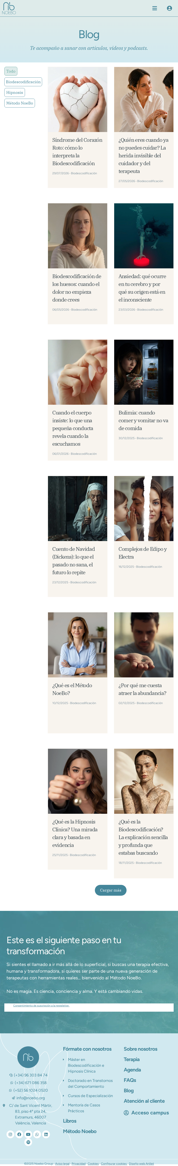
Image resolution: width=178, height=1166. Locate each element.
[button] (154, 8)
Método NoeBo (19, 103)
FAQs (130, 1080)
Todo (10, 71)
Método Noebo (79, 1131)
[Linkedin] (46, 1134)
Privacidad (79, 1164)
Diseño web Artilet (141, 1164)
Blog (129, 1090)
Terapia (132, 1059)
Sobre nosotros (140, 1049)
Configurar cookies (114, 1164)
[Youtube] (28, 1134)
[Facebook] (19, 1134)
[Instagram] (10, 1134)
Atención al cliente (144, 1101)
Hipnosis (14, 92)
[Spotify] (28, 1142)
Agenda (132, 1070)
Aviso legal (62, 1164)
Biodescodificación (23, 81)
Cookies (93, 1164)
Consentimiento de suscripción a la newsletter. (41, 1005)
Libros (69, 1121)
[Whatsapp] (37, 1134)
